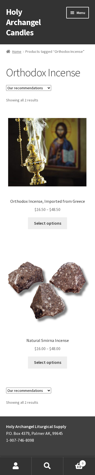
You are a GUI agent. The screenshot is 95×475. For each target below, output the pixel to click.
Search (47, 466)
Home (16, 51)
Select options (47, 223)
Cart (73, 461)
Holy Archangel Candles (23, 22)
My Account (16, 466)
